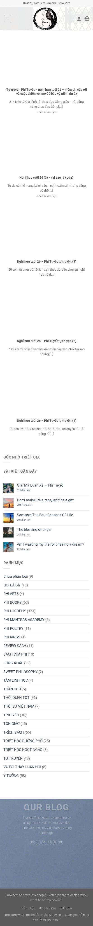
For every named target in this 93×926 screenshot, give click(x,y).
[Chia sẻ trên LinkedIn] (60, 842)
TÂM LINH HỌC (15, 680)
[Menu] (7, 18)
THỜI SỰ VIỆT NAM (18, 706)
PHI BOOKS (12, 602)
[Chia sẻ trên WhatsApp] (32, 842)
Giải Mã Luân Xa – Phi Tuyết (40, 485)
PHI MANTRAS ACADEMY (23, 620)
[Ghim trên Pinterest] (55, 842)
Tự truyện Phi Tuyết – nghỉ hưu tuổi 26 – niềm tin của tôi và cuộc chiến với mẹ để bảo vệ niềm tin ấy (46, 91)
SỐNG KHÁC (13, 663)
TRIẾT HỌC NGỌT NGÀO (22, 750)
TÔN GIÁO (11, 724)
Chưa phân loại (15, 576)
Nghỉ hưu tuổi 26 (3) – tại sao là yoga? (46, 177)
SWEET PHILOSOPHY (20, 672)
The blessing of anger (34, 529)
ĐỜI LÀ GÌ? (12, 585)
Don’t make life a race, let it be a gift (45, 500)
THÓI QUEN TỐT (16, 698)
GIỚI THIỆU (28, 908)
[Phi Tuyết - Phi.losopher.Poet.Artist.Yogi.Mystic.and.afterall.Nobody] (44, 18)
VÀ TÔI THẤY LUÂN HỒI (22, 767)
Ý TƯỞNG (11, 776)
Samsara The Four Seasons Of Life (45, 515)
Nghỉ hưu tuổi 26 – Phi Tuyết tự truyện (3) (46, 261)
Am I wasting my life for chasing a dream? (50, 544)
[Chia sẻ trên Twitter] (43, 842)
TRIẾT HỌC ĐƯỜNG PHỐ (23, 741)
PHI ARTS (11, 594)
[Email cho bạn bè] (49, 842)
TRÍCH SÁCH (13, 732)
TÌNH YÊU (11, 715)
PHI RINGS (11, 637)
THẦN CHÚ (12, 689)
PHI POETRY (13, 628)
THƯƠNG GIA (47, 908)
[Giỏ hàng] (87, 19)
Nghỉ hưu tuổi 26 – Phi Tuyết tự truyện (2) (46, 341)
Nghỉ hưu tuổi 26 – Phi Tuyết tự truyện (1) (46, 420)
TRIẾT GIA (65, 908)
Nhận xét (23, 490)
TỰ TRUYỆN (13, 758)
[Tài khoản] (79, 19)
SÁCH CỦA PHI (15, 654)
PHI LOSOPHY (14, 611)
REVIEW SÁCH (14, 646)
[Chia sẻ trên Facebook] (38, 842)
